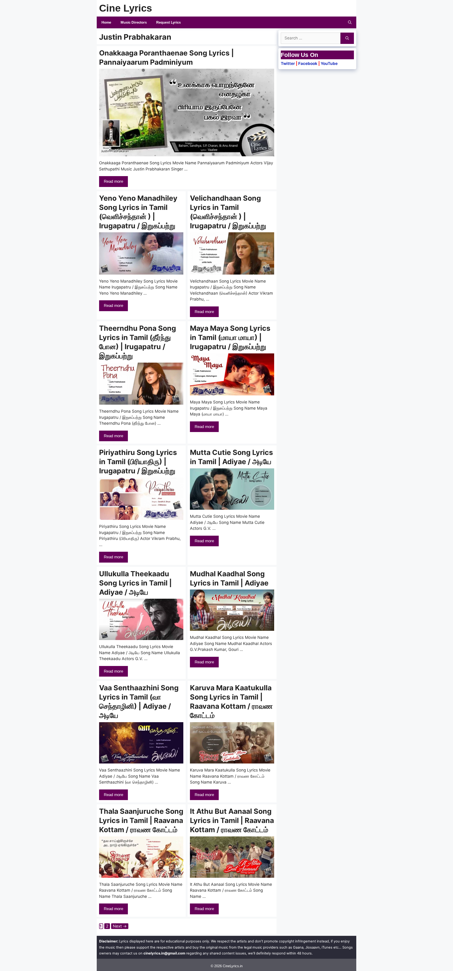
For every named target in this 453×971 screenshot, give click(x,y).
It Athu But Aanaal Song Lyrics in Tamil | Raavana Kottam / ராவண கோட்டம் (232, 820)
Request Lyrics (168, 22)
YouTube (329, 63)
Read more (113, 181)
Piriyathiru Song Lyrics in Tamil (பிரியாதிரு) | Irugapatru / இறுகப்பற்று (138, 461)
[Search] (347, 38)
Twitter (288, 63)
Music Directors (134, 22)
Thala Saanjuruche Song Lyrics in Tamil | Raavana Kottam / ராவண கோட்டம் (141, 820)
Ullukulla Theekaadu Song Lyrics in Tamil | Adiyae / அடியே (135, 582)
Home (106, 22)
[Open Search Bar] (349, 22)
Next (120, 926)
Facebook (307, 63)
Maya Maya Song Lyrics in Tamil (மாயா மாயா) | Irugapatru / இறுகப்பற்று (230, 337)
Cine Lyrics (125, 8)
